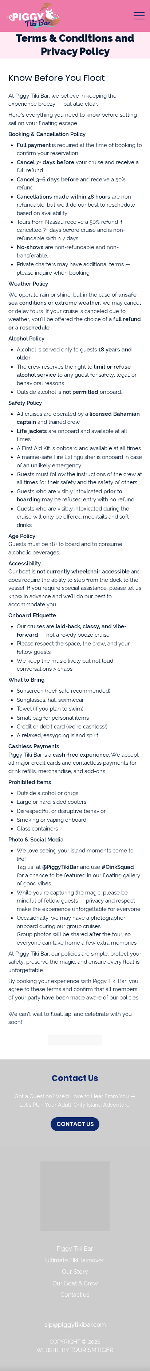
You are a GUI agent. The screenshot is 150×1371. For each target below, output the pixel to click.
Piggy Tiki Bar (75, 1248)
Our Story (75, 1271)
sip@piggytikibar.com (75, 1324)
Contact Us (75, 1124)
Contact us (75, 1294)
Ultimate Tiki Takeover (75, 1260)
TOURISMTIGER (92, 1349)
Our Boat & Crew (75, 1283)
